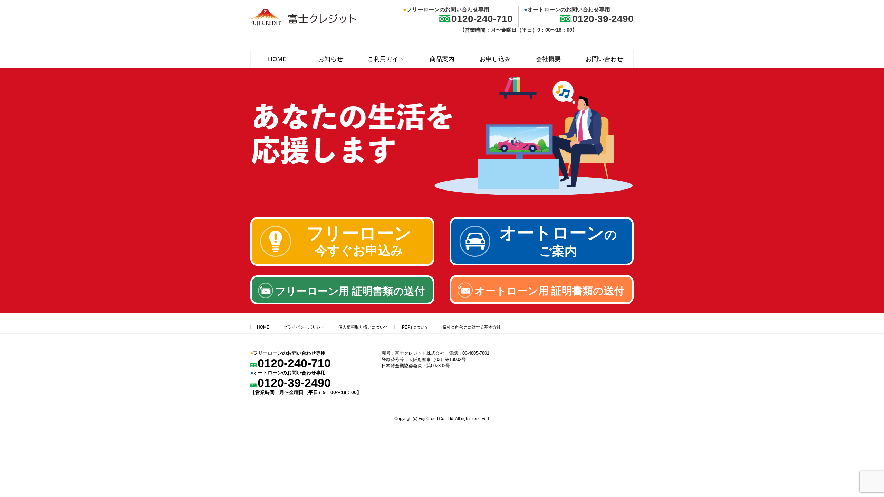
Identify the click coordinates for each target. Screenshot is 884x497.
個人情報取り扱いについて (363, 327)
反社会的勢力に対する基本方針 (472, 327)
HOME (263, 327)
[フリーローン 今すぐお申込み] (342, 264)
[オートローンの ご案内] (542, 263)
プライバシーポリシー (304, 327)
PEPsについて (415, 327)
